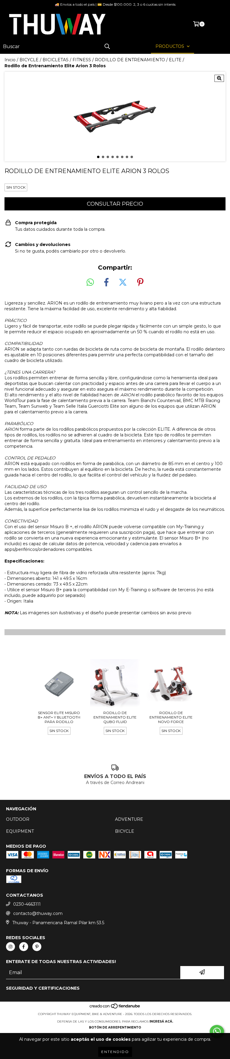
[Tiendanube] (115, 1008)
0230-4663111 (27, 904)
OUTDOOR (17, 819)
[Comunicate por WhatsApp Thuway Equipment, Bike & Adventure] (217, 1031)
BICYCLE (29, 59)
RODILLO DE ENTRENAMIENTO (130, 59)
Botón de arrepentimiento (115, 1027)
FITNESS (81, 59)
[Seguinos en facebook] (23, 946)
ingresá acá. (161, 1021)
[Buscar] (107, 46)
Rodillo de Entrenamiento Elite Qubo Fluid (115, 717)
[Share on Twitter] (122, 282)
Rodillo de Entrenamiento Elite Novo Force (171, 717)
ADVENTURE (129, 819)
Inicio (10, 59)
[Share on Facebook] (106, 282)
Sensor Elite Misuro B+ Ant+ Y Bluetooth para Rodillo (59, 717)
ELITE (175, 59)
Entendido (115, 1051)
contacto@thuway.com (38, 913)
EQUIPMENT (20, 831)
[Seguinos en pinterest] (36, 946)
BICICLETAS (56, 59)
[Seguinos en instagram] (10, 946)
